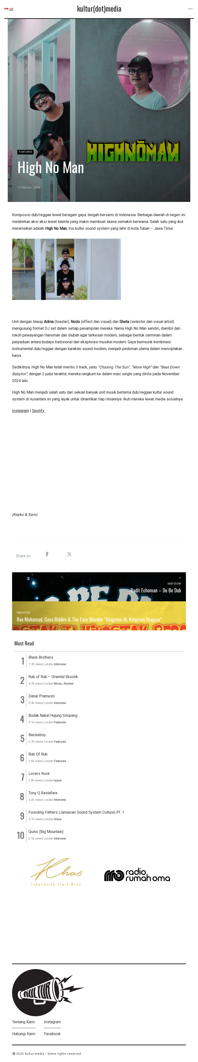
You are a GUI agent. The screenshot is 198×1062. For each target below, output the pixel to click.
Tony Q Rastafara (42, 793)
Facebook (52, 1033)
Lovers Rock (39, 773)
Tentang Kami (23, 1022)
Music (58, 683)
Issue (57, 780)
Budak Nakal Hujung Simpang (52, 715)
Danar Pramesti (41, 696)
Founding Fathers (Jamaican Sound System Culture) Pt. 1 (76, 812)
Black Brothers (40, 657)
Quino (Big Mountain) (46, 831)
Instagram (52, 1022)
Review (69, 683)
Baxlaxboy (37, 735)
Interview (60, 664)
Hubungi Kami (23, 1033)
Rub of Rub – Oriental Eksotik (53, 676)
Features (25, 152)
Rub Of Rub (38, 754)
